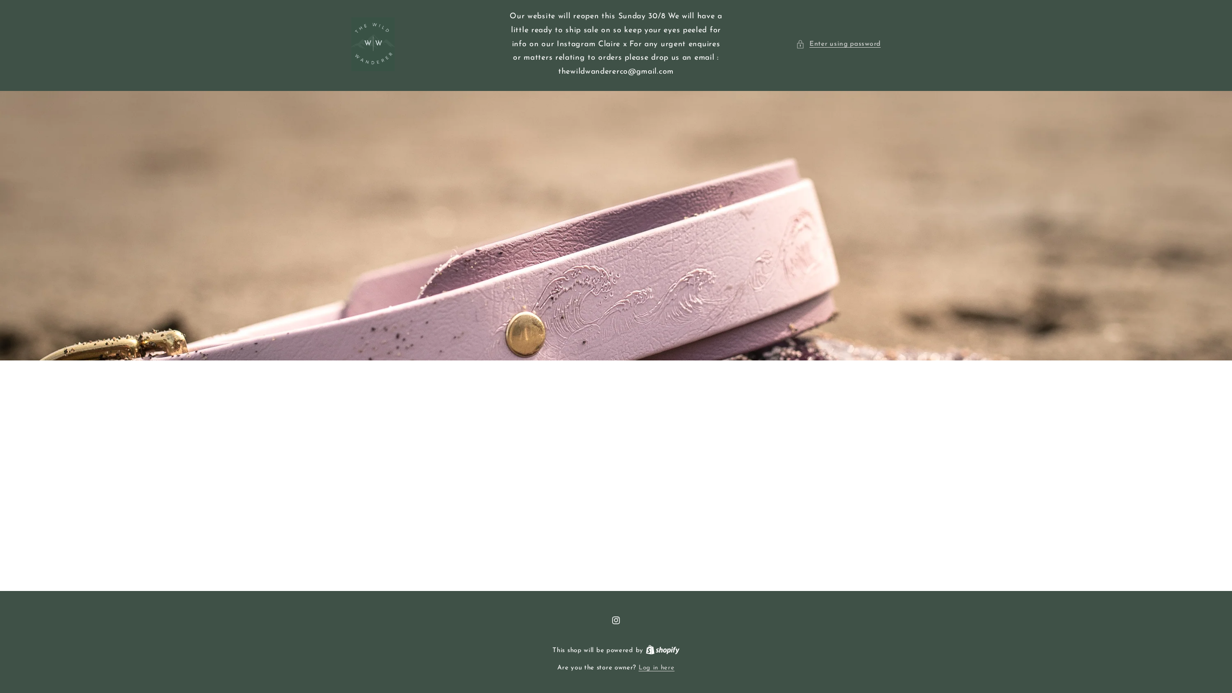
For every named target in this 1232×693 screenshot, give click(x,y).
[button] (838, 44)
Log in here (657, 668)
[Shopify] (663, 650)
